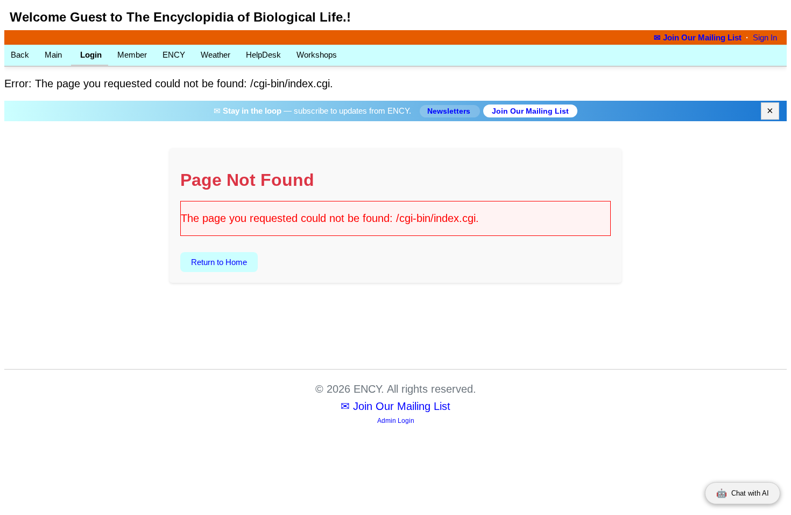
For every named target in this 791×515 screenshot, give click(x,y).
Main (53, 54)
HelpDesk (263, 54)
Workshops (316, 54)
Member (132, 54)
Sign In (765, 37)
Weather (215, 54)
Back (20, 54)
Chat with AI (742, 493)
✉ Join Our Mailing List (699, 37)
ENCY (174, 54)
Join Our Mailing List (530, 111)
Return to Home (219, 262)
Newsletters (449, 111)
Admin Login (395, 420)
